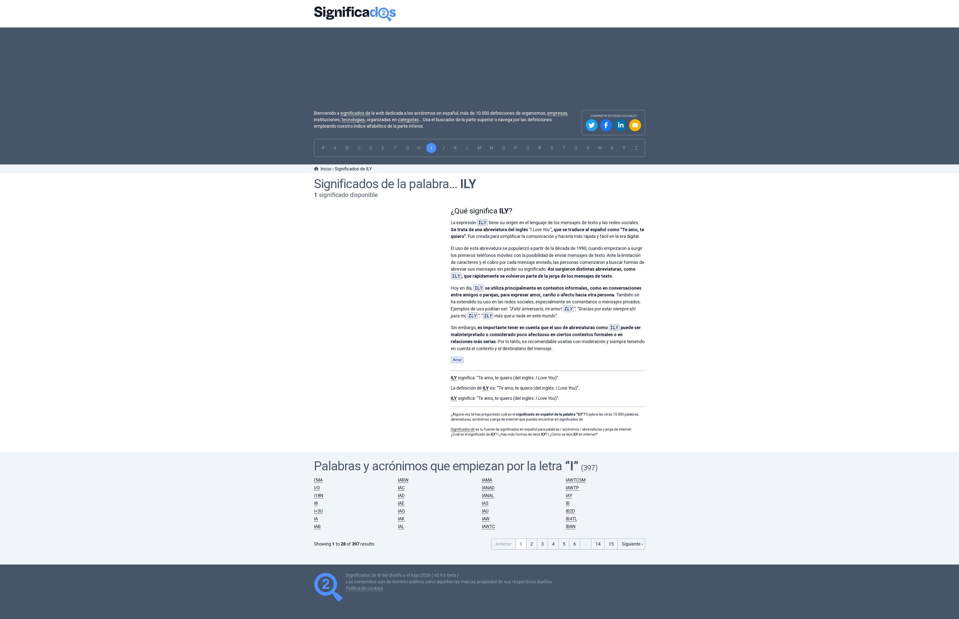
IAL (401, 526)
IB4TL (571, 518)
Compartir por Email (635, 125)
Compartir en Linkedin (621, 125)
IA (316, 518)
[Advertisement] (479, 72)
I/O (317, 487)
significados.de (355, 113)
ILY (468, 184)
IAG (401, 511)
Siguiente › (632, 544)
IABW (403, 480)
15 (611, 544)
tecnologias (353, 119)
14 (597, 544)
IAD (401, 495)
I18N (318, 495)
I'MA (318, 480)
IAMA (487, 480)
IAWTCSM (576, 480)
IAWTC (488, 526)
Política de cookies (364, 588)
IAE (401, 503)
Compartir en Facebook (606, 125)
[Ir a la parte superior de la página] (330, 588)
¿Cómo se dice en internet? (574, 434)
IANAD (488, 487)
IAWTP (572, 487)
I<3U (318, 511)
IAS (485, 503)
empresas (557, 113)
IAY (569, 495)
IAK (401, 518)
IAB (317, 526)
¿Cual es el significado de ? (474, 434)
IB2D (570, 511)
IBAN (571, 526)
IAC (401, 487)
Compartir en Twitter (592, 125)
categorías (408, 119)
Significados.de (355, 14)
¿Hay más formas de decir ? (523, 434)
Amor (457, 360)
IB (568, 503)
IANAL (488, 495)
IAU (485, 511)
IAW (485, 518)
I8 (316, 503)
